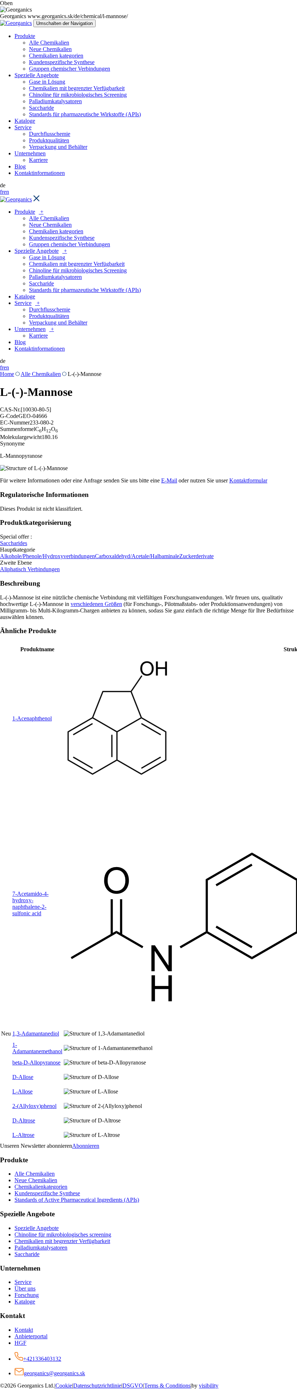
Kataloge (24, 121)
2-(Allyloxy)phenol (34, 1106)
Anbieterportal (30, 1336)
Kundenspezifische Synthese (62, 62)
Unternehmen (30, 153)
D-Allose (22, 1077)
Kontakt (23, 1330)
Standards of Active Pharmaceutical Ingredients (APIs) (76, 1200)
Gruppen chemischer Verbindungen (69, 69)
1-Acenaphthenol (32, 718)
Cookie (63, 1385)
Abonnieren (85, 1146)
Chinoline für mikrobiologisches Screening (78, 95)
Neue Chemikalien (50, 49)
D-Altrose (23, 1120)
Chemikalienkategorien (40, 1187)
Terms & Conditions (167, 1385)
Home (7, 374)
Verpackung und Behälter (58, 147)
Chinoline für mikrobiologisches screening (62, 1234)
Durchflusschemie (49, 134)
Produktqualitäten (49, 140)
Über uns (24, 1288)
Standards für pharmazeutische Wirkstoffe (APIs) (85, 114)
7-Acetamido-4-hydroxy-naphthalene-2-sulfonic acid (30, 903)
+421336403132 (42, 1359)
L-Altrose (23, 1135)
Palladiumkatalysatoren (55, 101)
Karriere (38, 160)
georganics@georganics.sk (54, 1373)
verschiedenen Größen (96, 604)
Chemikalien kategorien (56, 56)
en (6, 192)
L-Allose (22, 1091)
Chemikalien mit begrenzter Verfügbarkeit (77, 88)
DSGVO (132, 1385)
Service (23, 127)
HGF (20, 1343)
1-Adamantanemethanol (37, 1048)
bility (208, 1385)
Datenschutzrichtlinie (97, 1385)
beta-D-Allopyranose (36, 1062)
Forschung (26, 1295)
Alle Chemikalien (49, 42)
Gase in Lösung (47, 82)
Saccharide (41, 108)
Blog (20, 166)
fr (2, 192)
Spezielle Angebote (36, 75)
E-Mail (169, 480)
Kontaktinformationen (39, 173)
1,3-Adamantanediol (35, 1033)
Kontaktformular (248, 480)
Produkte (24, 36)
